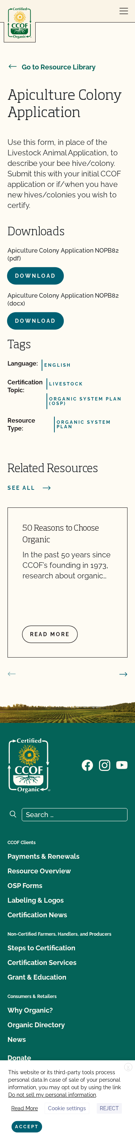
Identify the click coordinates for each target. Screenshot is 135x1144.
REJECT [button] (109, 1108)
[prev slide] (12, 674)
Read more (50, 634)
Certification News (37, 915)
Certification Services (42, 962)
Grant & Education (37, 977)
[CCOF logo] (19, 23)
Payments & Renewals (44, 856)
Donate (19, 1058)
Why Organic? (30, 1010)
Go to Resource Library (59, 67)
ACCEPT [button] (27, 1126)
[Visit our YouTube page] (122, 764)
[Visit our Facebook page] (87, 764)
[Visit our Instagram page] (104, 764)
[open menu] (123, 11)
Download (35, 276)
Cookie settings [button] (67, 1108)
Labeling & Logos (36, 900)
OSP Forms (25, 886)
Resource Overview (39, 871)
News (17, 1039)
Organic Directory (36, 1025)
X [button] (128, 1067)
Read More (24, 1108)
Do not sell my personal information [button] (52, 1095)
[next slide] (123, 674)
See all (21, 488)
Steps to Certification (41, 948)
